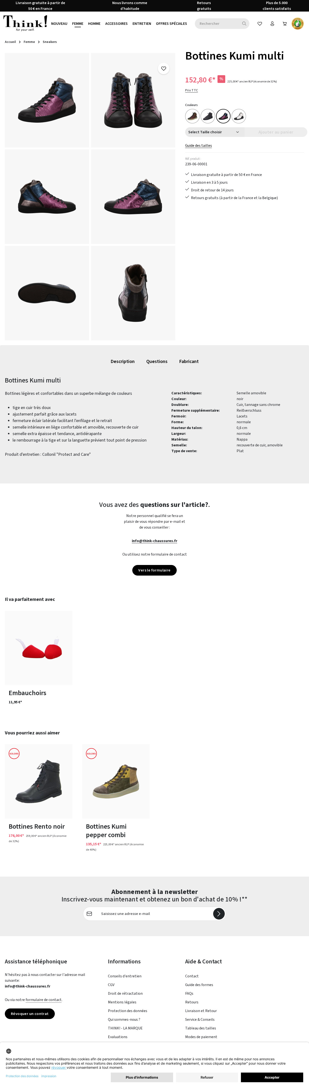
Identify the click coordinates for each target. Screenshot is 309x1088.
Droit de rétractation (125, 993)
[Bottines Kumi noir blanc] (239, 116)
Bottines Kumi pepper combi (106, 830)
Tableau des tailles (200, 1028)
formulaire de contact (44, 999)
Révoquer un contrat (30, 1013)
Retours (191, 1002)
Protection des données (127, 1011)
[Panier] (285, 23)
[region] (90, 196)
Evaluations (117, 1037)
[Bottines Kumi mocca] (208, 116)
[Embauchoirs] (38, 648)
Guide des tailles (198, 145)
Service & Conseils (200, 1019)
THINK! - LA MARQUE (125, 1028)
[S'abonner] (219, 914)
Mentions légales (122, 1002)
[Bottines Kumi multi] (47, 100)
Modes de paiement (201, 1037)
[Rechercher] (244, 23)
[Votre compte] (272, 23)
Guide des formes (199, 984)
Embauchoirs (27, 693)
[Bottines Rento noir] (38, 781)
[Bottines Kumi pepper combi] (116, 781)
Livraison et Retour (201, 1011)
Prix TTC (191, 90)
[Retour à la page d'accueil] (25, 23)
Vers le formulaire (154, 570)
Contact (192, 976)
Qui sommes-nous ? (124, 1019)
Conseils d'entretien (124, 976)
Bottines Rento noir (37, 826)
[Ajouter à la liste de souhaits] (163, 68)
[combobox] (217, 23)
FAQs (189, 993)
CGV (111, 984)
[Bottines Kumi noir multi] (192, 116)
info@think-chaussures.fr (154, 541)
